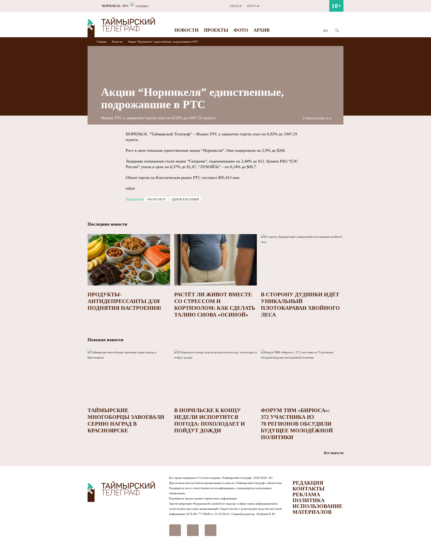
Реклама (306, 494)
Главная (102, 41)
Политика (308, 500)
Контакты (308, 489)
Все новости (333, 453)
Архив (261, 30)
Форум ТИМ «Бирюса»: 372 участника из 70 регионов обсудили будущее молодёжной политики (297, 423)
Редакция (307, 483)
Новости (186, 30)
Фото (241, 30)
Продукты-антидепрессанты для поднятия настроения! (124, 301)
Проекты (216, 30)
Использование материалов (317, 509)
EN (325, 31)
